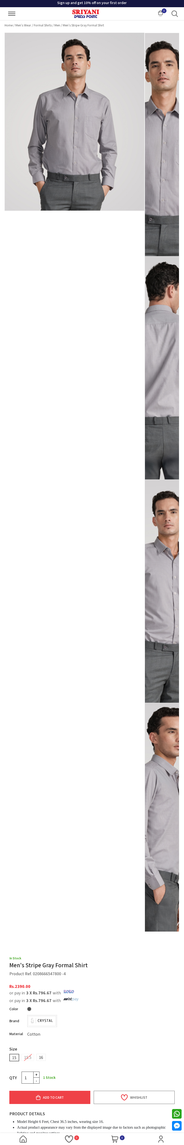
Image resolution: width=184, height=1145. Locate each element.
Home (9, 25)
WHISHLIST (138, 1097)
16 (41, 1057)
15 (14, 1057)
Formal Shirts (43, 25)
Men (57, 25)
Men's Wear (23, 25)
